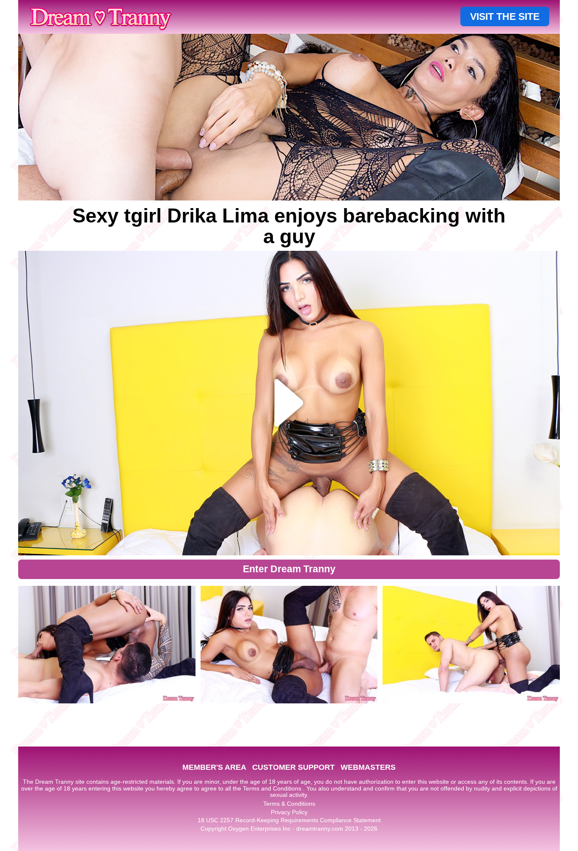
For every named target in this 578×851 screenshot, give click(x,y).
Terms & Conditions (289, 803)
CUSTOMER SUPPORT (293, 767)
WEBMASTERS (368, 767)
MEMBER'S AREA (214, 767)
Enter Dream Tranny (289, 568)
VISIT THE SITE (504, 16)
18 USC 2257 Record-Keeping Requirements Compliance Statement (289, 820)
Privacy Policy (289, 812)
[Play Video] (289, 403)
